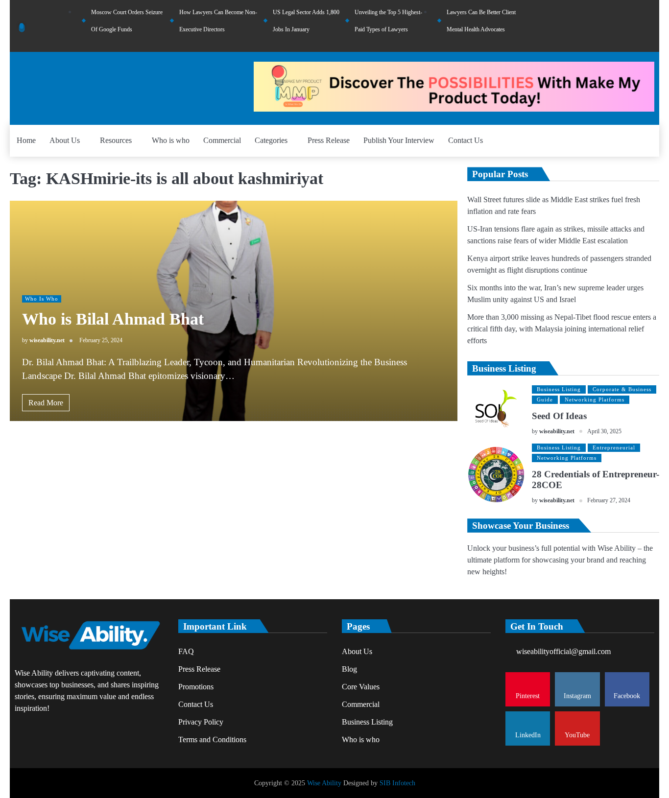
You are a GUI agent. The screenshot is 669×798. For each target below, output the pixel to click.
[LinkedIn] (636, 26)
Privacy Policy (200, 722)
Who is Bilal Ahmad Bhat (113, 319)
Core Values (361, 686)
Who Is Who (41, 299)
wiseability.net (47, 340)
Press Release (329, 140)
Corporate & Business (622, 389)
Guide (545, 399)
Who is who (171, 140)
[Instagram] (610, 26)
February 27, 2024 (608, 500)
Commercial (222, 140)
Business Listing (559, 389)
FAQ (186, 651)
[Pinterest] (596, 26)
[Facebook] (623, 26)
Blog (349, 669)
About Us (64, 140)
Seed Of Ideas (559, 416)
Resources (116, 140)
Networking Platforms (594, 399)
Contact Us (465, 140)
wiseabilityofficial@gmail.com (563, 651)
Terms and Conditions (212, 739)
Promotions (196, 686)
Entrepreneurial (614, 447)
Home (26, 140)
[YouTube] (649, 26)
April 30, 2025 (604, 431)
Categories (271, 140)
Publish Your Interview (398, 140)
